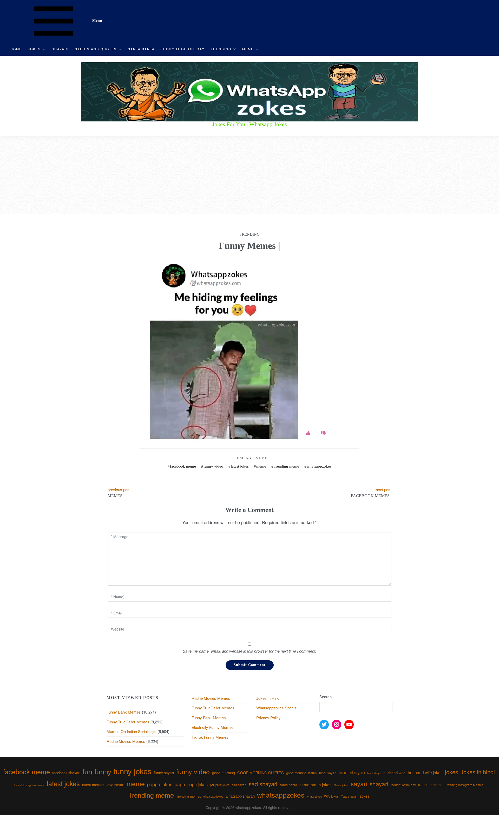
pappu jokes (159, 784)
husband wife (394, 772)
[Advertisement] (249, 175)
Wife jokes (331, 796)
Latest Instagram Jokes (29, 785)
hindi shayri (374, 773)
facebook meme (183, 466)
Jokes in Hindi (268, 698)
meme (261, 466)
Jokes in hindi (478, 772)
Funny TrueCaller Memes (128, 721)
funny (103, 771)
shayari (379, 783)
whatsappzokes (319, 466)
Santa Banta (141, 49)
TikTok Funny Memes (210, 737)
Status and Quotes (96, 49)
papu (180, 784)
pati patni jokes (219, 785)
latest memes (93, 784)
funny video (213, 466)
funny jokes (133, 770)
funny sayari (164, 772)
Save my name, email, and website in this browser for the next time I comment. (249, 651)
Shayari (60, 49)
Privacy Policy (268, 717)
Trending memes (188, 796)
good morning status (301, 772)
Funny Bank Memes (124, 712)
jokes (451, 772)
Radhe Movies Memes (126, 741)
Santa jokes (341, 785)
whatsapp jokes (213, 796)
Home (16, 49)
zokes (364, 796)
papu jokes (197, 784)
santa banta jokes (315, 784)
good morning (223, 772)
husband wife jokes (425, 772)
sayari (359, 783)
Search (325, 696)
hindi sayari (327, 772)
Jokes (34, 49)
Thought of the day (183, 49)
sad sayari (239, 785)
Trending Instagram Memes (464, 785)
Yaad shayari (349, 796)
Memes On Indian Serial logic (131, 731)
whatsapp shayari (240, 796)
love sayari (115, 784)
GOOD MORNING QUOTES (260, 772)
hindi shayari (352, 772)
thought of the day (403, 785)
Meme (248, 49)
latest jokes (240, 466)
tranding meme (430, 784)
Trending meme (286, 466)
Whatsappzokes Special (276, 707)
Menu (97, 21)
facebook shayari (66, 772)
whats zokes (314, 796)
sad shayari (263, 784)
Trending (221, 49)
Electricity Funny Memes (213, 727)
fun (87, 771)
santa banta (288, 785)
